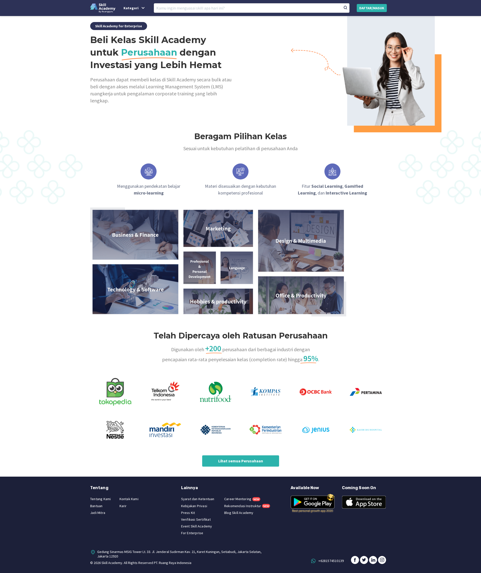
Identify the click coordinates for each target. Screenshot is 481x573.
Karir (123, 506)
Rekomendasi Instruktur (242, 506)
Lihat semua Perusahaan (240, 460)
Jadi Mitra (97, 512)
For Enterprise (192, 533)
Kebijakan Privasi (194, 506)
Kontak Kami (129, 499)
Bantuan (96, 506)
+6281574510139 (331, 560)
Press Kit (188, 512)
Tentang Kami (100, 499)
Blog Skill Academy (239, 512)
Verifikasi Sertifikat (196, 519)
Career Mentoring (237, 499)
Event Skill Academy (196, 526)
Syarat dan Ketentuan (197, 499)
